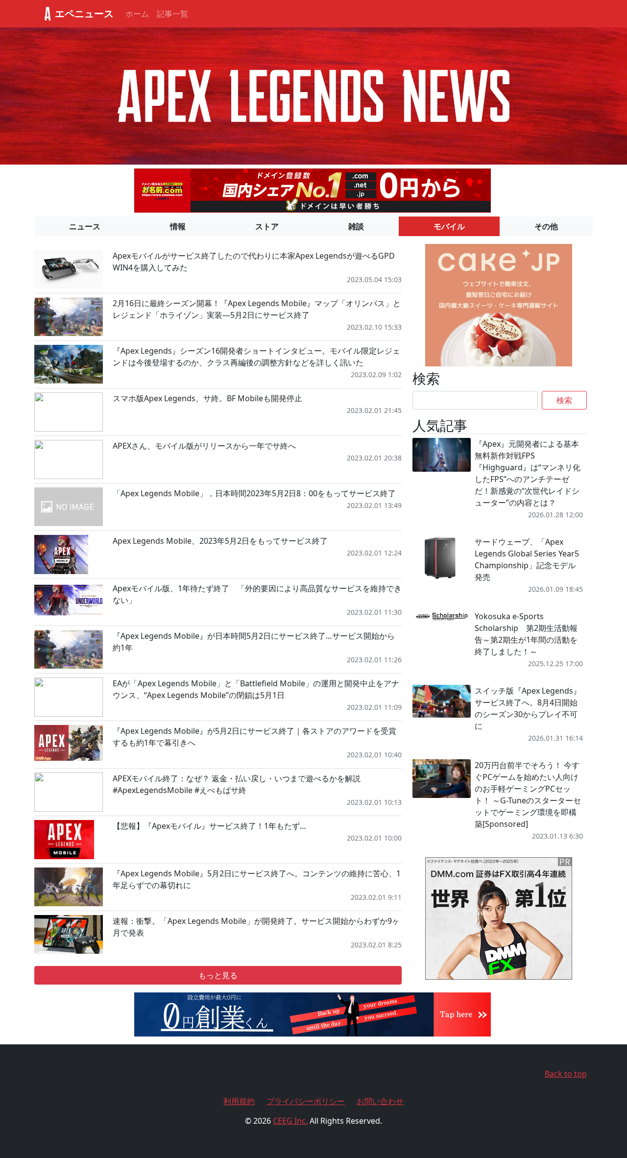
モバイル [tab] (449, 226)
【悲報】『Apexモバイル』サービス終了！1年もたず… (209, 825)
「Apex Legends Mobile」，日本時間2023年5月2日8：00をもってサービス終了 (254, 493)
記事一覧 (172, 13)
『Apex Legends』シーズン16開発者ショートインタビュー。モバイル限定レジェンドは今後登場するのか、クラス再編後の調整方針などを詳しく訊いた (256, 356)
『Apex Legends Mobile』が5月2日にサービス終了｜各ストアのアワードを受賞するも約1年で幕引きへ (254, 736)
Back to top (566, 1073)
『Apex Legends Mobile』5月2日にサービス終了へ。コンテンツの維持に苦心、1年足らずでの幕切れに (257, 879)
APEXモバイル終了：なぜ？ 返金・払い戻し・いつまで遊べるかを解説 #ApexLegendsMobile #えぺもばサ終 (237, 784)
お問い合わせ (380, 1101)
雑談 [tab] (356, 226)
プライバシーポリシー (305, 1101)
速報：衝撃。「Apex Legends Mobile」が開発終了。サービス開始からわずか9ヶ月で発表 (256, 927)
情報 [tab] (178, 226)
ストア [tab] (267, 226)
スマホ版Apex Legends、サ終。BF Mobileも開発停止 (207, 398)
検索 (564, 400)
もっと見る (218, 975)
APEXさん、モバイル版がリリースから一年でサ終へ (204, 445)
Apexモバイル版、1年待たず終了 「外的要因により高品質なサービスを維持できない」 (257, 594)
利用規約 (239, 1101)
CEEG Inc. (290, 1120)
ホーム (137, 13)
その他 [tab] (546, 226)
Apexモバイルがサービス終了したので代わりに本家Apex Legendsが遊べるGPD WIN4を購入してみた (254, 261)
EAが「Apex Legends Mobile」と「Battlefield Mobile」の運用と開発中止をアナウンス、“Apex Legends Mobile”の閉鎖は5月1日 (256, 689)
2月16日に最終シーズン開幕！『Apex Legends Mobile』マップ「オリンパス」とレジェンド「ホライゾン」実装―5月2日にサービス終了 (257, 309)
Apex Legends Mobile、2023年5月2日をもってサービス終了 (220, 540)
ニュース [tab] (84, 226)
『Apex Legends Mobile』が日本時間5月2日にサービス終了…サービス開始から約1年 (254, 641)
